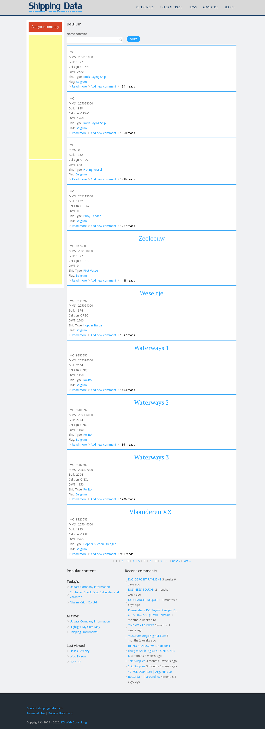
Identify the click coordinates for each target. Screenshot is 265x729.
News (192, 7)
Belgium (81, 82)
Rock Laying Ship (94, 77)
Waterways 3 (151, 457)
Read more (79, 86)
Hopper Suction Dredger (99, 544)
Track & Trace (171, 7)
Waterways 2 (151, 402)
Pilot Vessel (91, 270)
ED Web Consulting (74, 722)
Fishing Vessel (92, 169)
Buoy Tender (92, 216)
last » (187, 561)
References (145, 7)
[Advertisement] (45, 97)
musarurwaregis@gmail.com (147, 636)
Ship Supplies (136, 661)
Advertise (210, 7)
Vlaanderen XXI (151, 512)
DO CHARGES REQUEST (144, 600)
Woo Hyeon (78, 656)
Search (229, 7)
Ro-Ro (87, 380)
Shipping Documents (84, 632)
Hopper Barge (92, 325)
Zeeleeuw (152, 238)
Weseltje (151, 293)
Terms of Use (35, 713)
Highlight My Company (85, 627)
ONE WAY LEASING (141, 625)
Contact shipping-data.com (44, 708)
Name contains (77, 34)
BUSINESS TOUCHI (141, 589)
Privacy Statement (60, 713)
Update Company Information (90, 587)
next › (176, 561)
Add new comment (103, 86)
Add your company (45, 27)
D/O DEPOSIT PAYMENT (144, 579)
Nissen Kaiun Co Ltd (83, 602)
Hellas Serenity (79, 651)
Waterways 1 (151, 348)
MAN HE (75, 662)
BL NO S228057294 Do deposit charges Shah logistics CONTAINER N (151, 651)
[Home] (55, 7)
